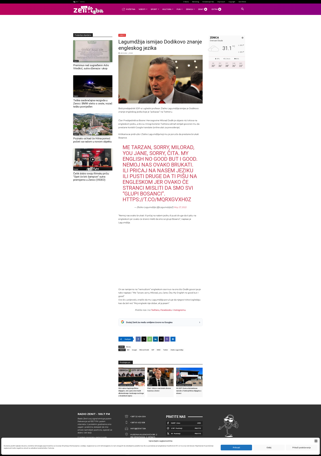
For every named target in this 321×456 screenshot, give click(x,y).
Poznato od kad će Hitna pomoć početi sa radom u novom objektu (92, 140)
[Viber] (167, 339)
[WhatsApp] (149, 339)
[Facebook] (138, 339)
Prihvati (236, 447)
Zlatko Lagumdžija (177, 350)
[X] (143, 339)
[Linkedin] (155, 339)
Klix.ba (128, 347)
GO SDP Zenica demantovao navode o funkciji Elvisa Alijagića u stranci (188, 390)
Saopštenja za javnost (126, 385)
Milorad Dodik (144, 350)
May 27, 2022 (180, 207)
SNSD (158, 350)
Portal (76, 169)
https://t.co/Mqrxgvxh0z (157, 199)
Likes (199, 423)
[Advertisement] (160, 23)
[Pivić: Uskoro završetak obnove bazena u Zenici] (160, 377)
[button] (316, 441)
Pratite (198, 428)
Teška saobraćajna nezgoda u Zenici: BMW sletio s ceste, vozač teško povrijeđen (92, 103)
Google (134, 350)
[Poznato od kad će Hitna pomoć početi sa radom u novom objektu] (92, 124)
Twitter (165, 350)
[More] (173, 339)
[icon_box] (141, 436)
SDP (152, 350)
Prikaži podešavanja (301, 447)
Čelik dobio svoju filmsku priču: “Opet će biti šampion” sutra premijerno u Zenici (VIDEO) (91, 176)
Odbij (269, 447)
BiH (128, 350)
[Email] (161, 339)
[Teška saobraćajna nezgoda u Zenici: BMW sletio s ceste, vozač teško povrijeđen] (92, 86)
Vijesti (76, 61)
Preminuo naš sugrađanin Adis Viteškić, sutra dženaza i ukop (91, 67)
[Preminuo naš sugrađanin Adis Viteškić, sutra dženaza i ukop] (92, 51)
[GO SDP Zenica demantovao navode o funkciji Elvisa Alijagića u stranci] (189, 377)
